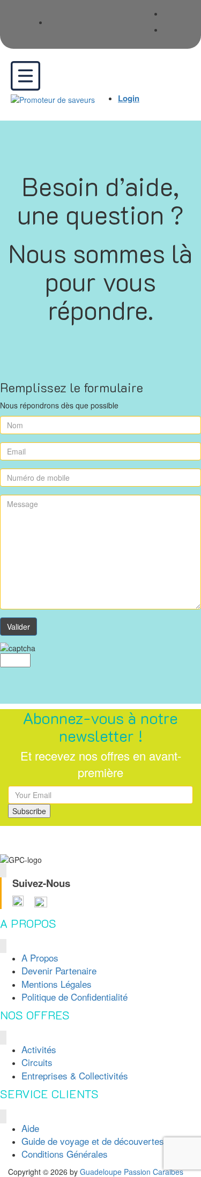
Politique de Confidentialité (74, 996)
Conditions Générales (64, 1153)
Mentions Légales (56, 983)
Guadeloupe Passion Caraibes (131, 1171)
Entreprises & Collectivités (74, 1075)
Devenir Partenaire (58, 970)
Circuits (37, 1062)
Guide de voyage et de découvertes (92, 1141)
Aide (30, 1128)
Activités (38, 1049)
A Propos (39, 957)
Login (128, 98)
